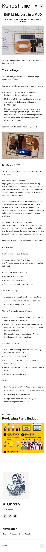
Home (5, 533)
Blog (21, 533)
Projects (13, 533)
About (27, 533)
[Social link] (5, 516)
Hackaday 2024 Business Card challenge (22, 77)
